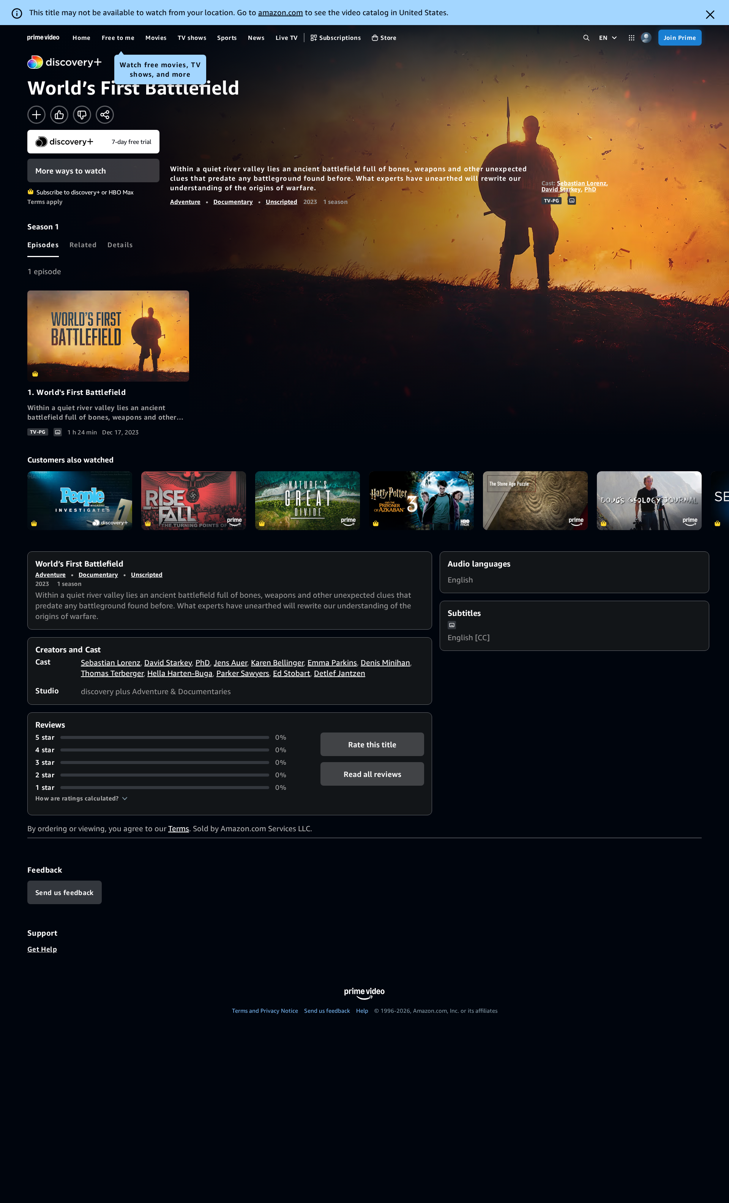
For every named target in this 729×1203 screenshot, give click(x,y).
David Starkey (561, 189)
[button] (81, 798)
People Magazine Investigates (79, 500)
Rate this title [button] (372, 744)
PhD (590, 189)
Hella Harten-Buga (180, 673)
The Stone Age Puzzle (535, 500)
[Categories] (631, 38)
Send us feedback (327, 1010)
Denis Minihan (385, 662)
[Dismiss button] (710, 14)
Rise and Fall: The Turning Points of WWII (193, 500)
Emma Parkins (332, 662)
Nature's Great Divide (307, 500)
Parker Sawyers (242, 673)
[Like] (59, 115)
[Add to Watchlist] (36, 115)
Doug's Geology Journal (649, 500)
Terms (178, 828)
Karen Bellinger (277, 662)
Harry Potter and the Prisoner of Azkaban (421, 500)
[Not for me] (82, 115)
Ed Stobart (291, 673)
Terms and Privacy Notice (265, 1010)
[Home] (43, 38)
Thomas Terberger (112, 673)
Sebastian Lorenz (581, 183)
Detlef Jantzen (339, 673)
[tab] (43, 244)
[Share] (105, 115)
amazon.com (280, 12)
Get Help (42, 949)
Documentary (233, 201)
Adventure (185, 201)
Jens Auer (230, 662)
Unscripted (281, 201)
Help (362, 1010)
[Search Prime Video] (586, 38)
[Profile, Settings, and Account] (646, 38)
